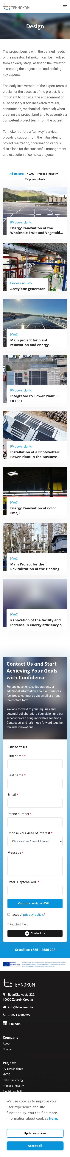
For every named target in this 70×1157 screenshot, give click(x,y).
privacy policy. (34, 914)
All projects (17, 173)
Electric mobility (13, 1091)
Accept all (35, 1146)
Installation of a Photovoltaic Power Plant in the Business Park (35, 457)
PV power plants (35, 179)
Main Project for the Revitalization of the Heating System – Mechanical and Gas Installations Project (35, 571)
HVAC (30, 173)
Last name (16, 775)
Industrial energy (13, 1080)
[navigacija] (65, 6)
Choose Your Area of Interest (29, 833)
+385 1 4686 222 (43, 950)
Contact (8, 1049)
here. (53, 1118)
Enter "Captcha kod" (23, 882)
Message (15, 852)
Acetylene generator (27, 288)
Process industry (47, 173)
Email (12, 794)
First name (16, 756)
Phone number (19, 814)
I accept (28, 914)
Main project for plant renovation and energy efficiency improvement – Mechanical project (31, 347)
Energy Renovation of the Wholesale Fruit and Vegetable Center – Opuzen (36, 233)
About (6, 1043)
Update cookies (35, 1133)
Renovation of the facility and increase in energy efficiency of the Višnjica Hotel (36, 625)
